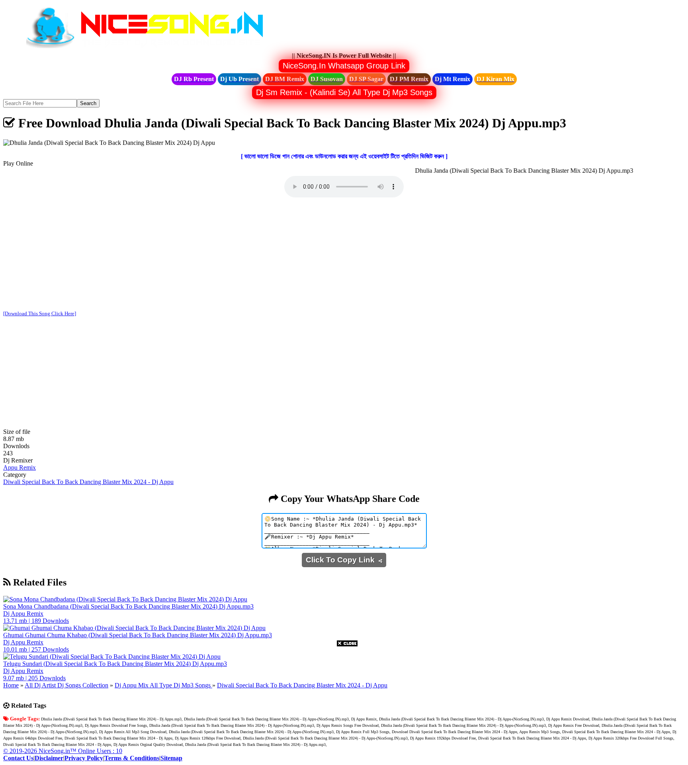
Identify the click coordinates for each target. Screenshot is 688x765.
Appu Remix (19, 467)
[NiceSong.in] (150, 48)
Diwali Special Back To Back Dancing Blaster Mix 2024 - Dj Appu (88, 481)
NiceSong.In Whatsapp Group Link (344, 65)
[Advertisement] (344, 254)
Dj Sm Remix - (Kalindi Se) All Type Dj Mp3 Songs (344, 92)
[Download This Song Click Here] (39, 313)
